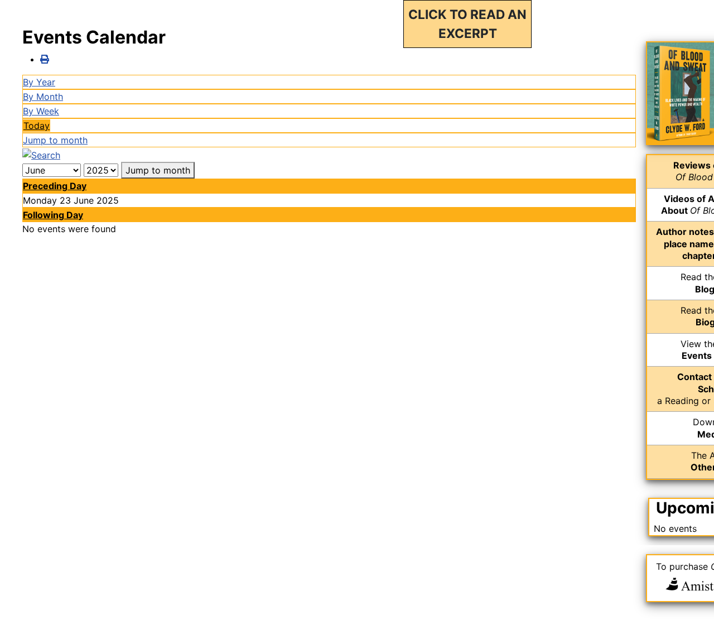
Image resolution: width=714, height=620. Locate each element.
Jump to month (55, 140)
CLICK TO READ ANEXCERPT (467, 24)
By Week (41, 111)
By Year (39, 82)
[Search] (41, 154)
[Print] (44, 59)
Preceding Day (54, 185)
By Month (43, 96)
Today (36, 125)
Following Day (53, 214)
